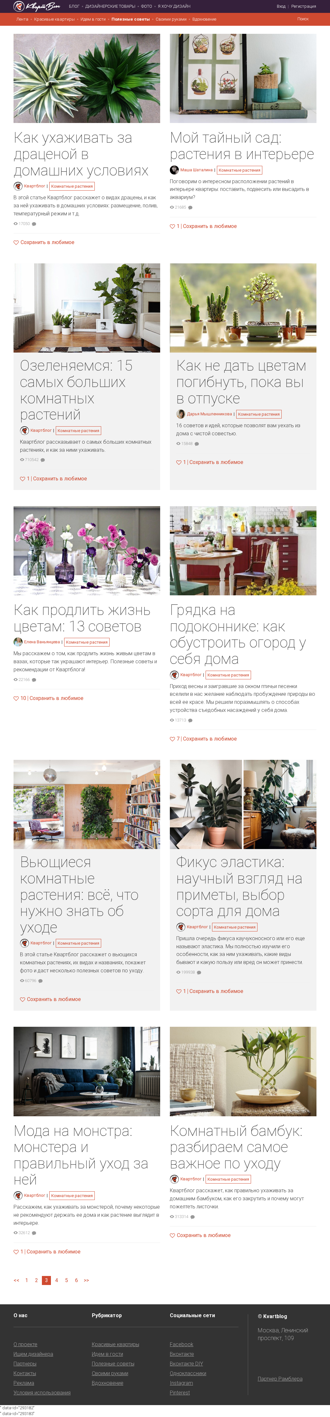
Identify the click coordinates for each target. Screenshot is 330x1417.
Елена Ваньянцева (42, 641)
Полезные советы (131, 19)
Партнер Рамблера (280, 1379)
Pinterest (180, 1393)
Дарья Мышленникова (209, 413)
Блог (74, 6)
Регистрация (303, 6)
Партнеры (25, 1364)
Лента (22, 19)
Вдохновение (204, 19)
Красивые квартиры (54, 19)
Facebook (181, 1344)
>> (86, 1280)
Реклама (24, 1383)
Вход (281, 6)
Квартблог (34, 186)
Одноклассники (188, 1373)
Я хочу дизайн (174, 6)
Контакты (25, 1373)
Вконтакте (182, 1354)
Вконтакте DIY (186, 1364)
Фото (146, 6)
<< (16, 1280)
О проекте (25, 1344)
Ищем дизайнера (33, 1354)
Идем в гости (93, 19)
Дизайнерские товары (110, 6)
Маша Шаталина (196, 169)
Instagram (181, 1383)
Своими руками (171, 19)
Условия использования (42, 1393)
